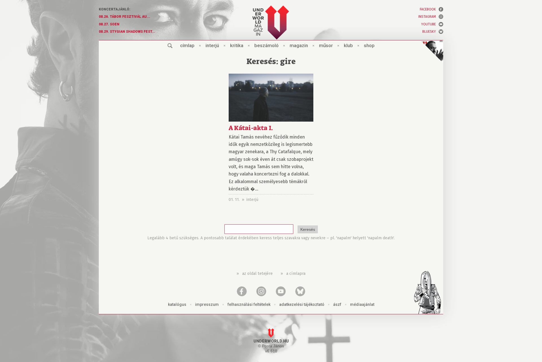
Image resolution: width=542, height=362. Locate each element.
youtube (428, 24)
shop (369, 45)
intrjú (212, 45)
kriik (236, 45)
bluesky (429, 32)
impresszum (207, 304)
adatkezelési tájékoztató (301, 304)
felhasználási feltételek (249, 304)
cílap (187, 45)
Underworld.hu (271, 341)
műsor (326, 45)
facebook (428, 9)
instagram (427, 17)
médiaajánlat (362, 304)
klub (348, 45)
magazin (299, 45)
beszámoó (266, 45)
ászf (337, 304)
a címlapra (295, 273)
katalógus (177, 304)
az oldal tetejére (257, 273)
